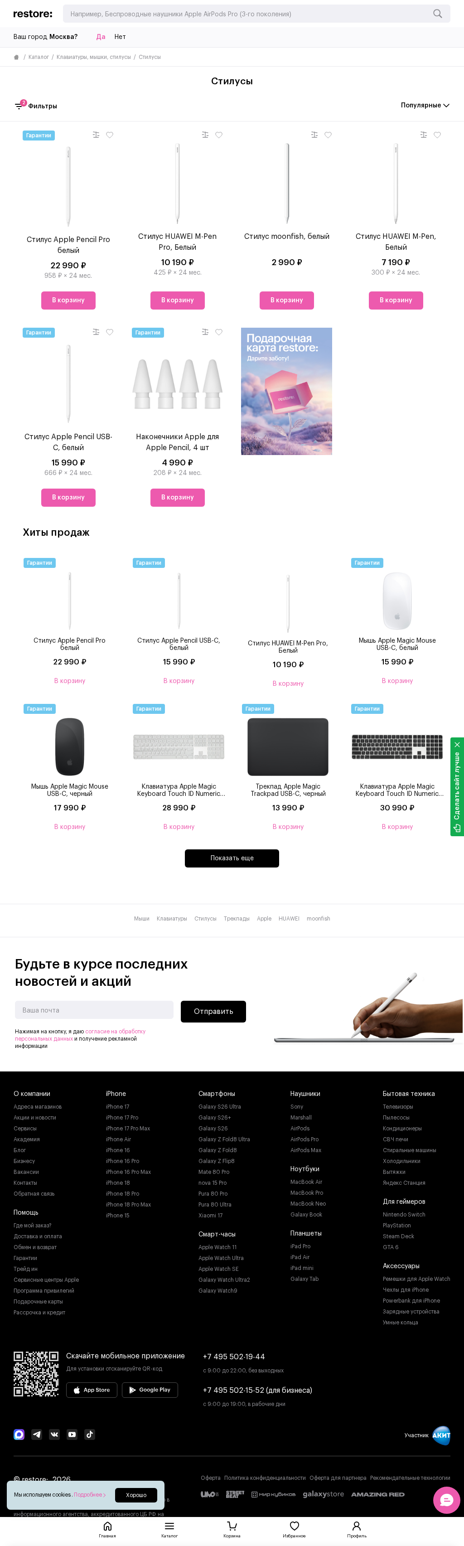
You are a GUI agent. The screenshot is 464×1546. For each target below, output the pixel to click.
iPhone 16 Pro (122, 1161)
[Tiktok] (89, 1435)
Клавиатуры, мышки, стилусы (94, 57)
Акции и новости (35, 1117)
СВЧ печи (395, 1139)
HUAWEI (289, 918)
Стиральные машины (409, 1150)
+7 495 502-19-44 (234, 1357)
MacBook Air (306, 1182)
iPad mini (302, 1268)
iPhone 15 (118, 1215)
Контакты (25, 1183)
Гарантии (25, 1258)
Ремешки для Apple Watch (416, 1279)
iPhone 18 (118, 1183)
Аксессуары (401, 1266)
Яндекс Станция (404, 1183)
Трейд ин (26, 1269)
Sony (296, 1107)
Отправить (213, 1011)
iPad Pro (300, 1246)
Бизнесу (24, 1161)
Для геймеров (404, 1202)
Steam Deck (398, 1236)
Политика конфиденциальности (265, 1478)
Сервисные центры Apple (46, 1280)
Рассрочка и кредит (39, 1312)
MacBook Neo (308, 1204)
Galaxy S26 (213, 1128)
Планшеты (306, 1234)
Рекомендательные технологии (410, 1478)
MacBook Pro (306, 1193)
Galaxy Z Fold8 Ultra (224, 1139)
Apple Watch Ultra (221, 1258)
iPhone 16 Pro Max (128, 1172)
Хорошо (136, 1495)
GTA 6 (391, 1247)
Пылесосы (396, 1117)
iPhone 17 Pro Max (128, 1128)
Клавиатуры (172, 918)
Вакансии (26, 1172)
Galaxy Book (306, 1214)
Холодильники (401, 1161)
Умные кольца (400, 1322)
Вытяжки (394, 1172)
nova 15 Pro (212, 1183)
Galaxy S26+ (214, 1117)
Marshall (301, 1117)
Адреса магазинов (38, 1107)
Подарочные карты (38, 1301)
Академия (27, 1139)
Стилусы (205, 918)
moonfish (318, 918)
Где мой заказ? (33, 1225)
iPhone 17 (117, 1107)
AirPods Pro (304, 1139)
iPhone (116, 1094)
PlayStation (397, 1225)
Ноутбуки (304, 1169)
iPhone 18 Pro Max (128, 1204)
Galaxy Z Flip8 (216, 1161)
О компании (32, 1094)
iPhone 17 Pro (122, 1117)
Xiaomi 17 (210, 1215)
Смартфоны (216, 1094)
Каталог (39, 57)
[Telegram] (36, 1435)
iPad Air (299, 1257)
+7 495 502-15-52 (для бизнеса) (257, 1390)
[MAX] (19, 1435)
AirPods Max (305, 1150)
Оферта (211, 1478)
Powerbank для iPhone (411, 1301)
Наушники (305, 1094)
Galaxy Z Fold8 (217, 1150)
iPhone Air (118, 1139)
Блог (20, 1150)
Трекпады (237, 918)
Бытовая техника (409, 1094)
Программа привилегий (44, 1291)
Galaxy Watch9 (217, 1291)
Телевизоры (398, 1107)
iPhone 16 (118, 1150)
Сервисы (25, 1128)
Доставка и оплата (38, 1236)
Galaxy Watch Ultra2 (224, 1280)
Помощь (26, 1213)
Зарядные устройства (411, 1311)
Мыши (142, 918)
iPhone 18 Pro (122, 1194)
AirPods (299, 1128)
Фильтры (39, 105)
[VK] (54, 1435)
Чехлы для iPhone (406, 1290)
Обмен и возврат (35, 1247)
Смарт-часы (217, 1234)
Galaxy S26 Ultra (219, 1107)
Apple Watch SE (218, 1269)
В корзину (68, 300)
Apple (264, 918)
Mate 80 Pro (213, 1172)
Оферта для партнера (338, 1478)
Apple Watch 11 (217, 1247)
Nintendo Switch (404, 1214)
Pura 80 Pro (212, 1194)
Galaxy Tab (304, 1279)
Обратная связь (34, 1194)
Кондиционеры (402, 1128)
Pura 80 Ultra (215, 1204)
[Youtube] (72, 1435)
